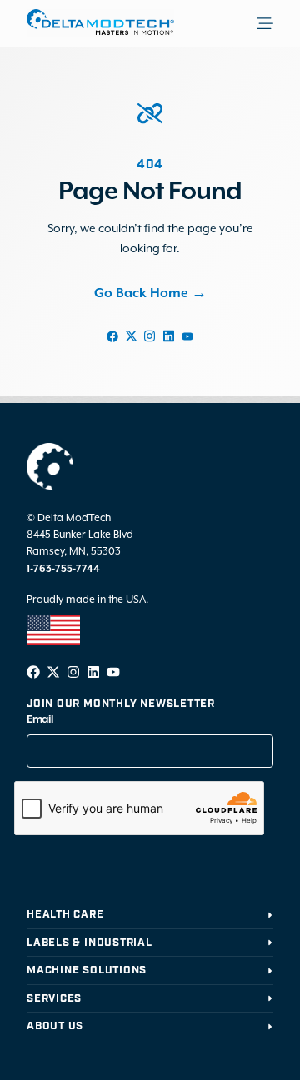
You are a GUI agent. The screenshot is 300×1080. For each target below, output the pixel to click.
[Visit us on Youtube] (187, 335)
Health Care (65, 915)
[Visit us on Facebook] (112, 335)
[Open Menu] (278, 23)
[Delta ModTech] (100, 23)
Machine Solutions (87, 970)
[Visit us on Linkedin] (168, 335)
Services (54, 999)
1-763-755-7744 (63, 569)
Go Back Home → (150, 293)
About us (55, 1026)
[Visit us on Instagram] (150, 335)
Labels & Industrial (89, 943)
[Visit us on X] (131, 335)
